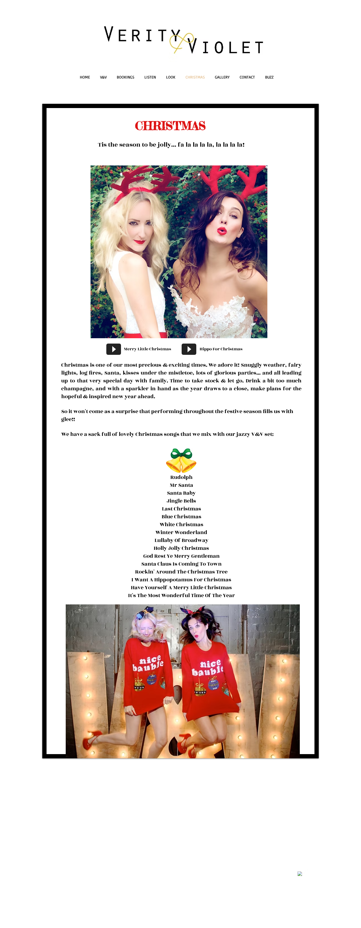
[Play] (113, 349)
